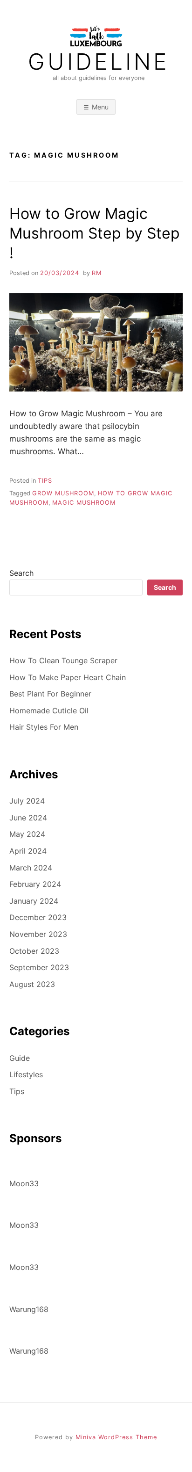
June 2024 (28, 817)
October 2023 (34, 951)
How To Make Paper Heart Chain (67, 677)
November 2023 (38, 934)
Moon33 (24, 1183)
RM (97, 272)
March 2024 (30, 867)
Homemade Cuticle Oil (49, 710)
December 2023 (38, 917)
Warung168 (28, 1309)
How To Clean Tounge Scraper (63, 660)
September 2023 (39, 967)
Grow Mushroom (63, 493)
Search (21, 573)
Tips (45, 480)
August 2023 (32, 984)
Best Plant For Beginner (50, 693)
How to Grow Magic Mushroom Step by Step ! (94, 232)
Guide (19, 1058)
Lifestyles (26, 1074)
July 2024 (27, 800)
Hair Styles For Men (43, 727)
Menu (100, 107)
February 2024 (35, 884)
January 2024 (33, 901)
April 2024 (28, 851)
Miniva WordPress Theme (116, 1437)
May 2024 (27, 834)
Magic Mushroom (84, 502)
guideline (98, 62)
